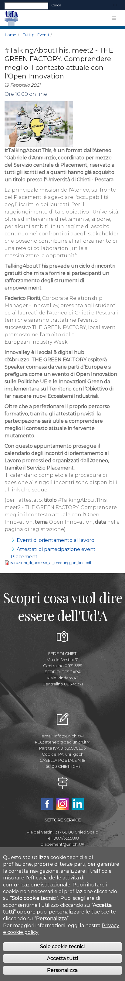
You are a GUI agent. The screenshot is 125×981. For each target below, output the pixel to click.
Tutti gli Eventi (36, 35)
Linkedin (77, 804)
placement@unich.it (61, 844)
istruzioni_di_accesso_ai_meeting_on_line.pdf (50, 563)
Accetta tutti (62, 958)
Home (10, 35)
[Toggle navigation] (115, 5)
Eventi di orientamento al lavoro (55, 540)
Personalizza (62, 970)
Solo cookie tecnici (62, 946)
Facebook (47, 804)
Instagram (62, 804)
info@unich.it (67, 735)
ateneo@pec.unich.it (65, 742)
